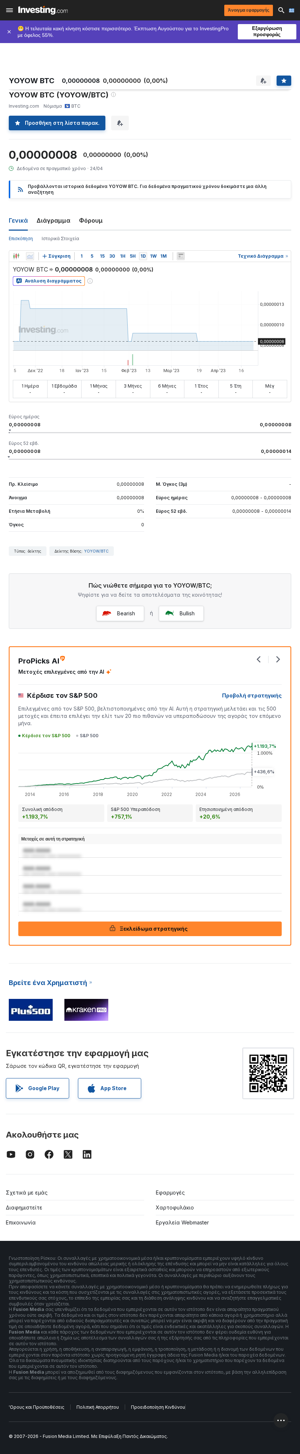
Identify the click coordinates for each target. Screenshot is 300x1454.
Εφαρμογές (170, 1192)
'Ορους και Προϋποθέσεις (36, 1407)
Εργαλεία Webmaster (182, 1222)
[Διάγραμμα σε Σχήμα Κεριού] (16, 256)
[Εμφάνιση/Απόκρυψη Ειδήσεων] (181, 256)
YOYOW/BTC (96, 551)
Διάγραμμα (53, 220)
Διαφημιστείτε (24, 1207)
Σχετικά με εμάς (27, 1192)
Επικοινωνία (21, 1222)
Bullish (187, 613)
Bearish (126, 613)
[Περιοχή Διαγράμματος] (30, 256)
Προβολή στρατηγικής (252, 695)
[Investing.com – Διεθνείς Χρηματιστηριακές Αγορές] (43, 10)
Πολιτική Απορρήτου (97, 1407)
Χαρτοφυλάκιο (175, 1207)
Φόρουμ (91, 220)
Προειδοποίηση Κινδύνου (158, 1407)
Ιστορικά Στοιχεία (60, 238)
